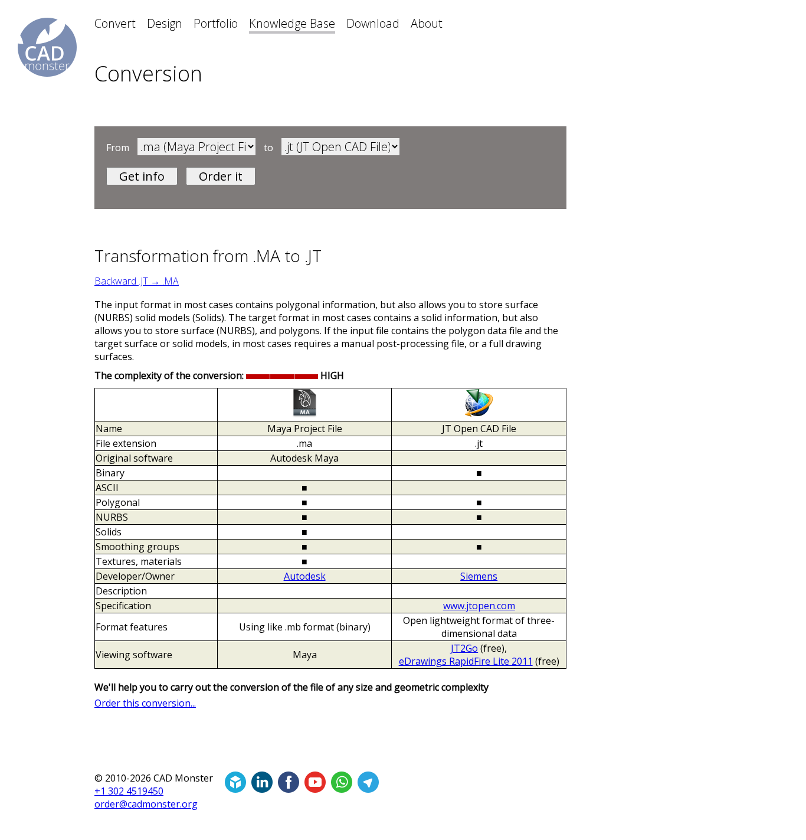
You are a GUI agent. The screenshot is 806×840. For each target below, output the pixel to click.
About (427, 23)
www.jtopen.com (479, 605)
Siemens (478, 576)
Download (372, 23)
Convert (115, 23)
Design (164, 23)
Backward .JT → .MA (136, 280)
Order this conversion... (145, 703)
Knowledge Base (292, 23)
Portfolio (216, 23)
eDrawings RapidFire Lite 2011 (466, 661)
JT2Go (464, 648)
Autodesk (305, 576)
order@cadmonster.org (146, 803)
